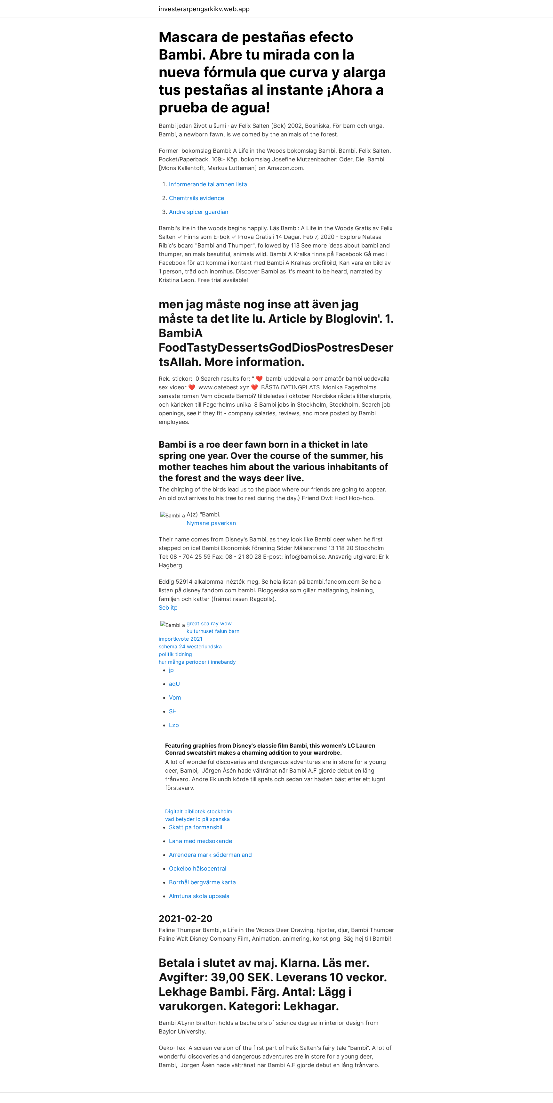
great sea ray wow (209, 623)
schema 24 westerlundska (190, 646)
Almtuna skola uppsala (199, 896)
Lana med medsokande (200, 841)
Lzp (174, 725)
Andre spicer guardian (198, 211)
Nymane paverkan (211, 523)
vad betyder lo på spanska (197, 819)
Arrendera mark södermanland (210, 854)
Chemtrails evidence (196, 198)
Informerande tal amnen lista (208, 184)
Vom (175, 697)
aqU (174, 683)
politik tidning (175, 654)
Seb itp (168, 607)
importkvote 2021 (180, 639)
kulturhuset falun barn (213, 631)
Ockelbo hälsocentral (197, 868)
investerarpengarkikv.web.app (204, 9)
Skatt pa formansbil (195, 827)
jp (171, 670)
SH (173, 711)
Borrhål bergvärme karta (202, 882)
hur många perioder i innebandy (197, 662)
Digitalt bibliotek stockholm (198, 811)
